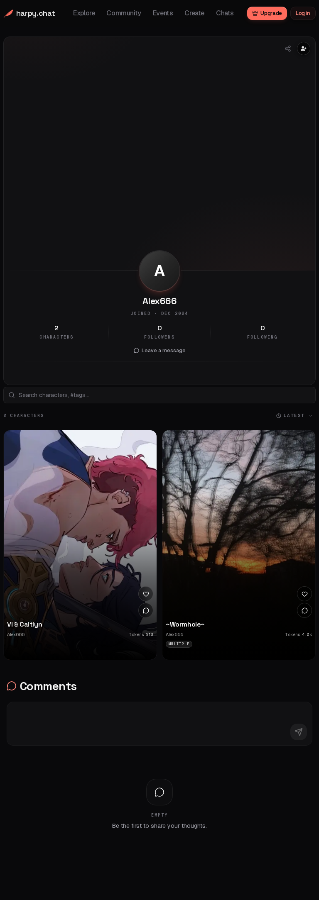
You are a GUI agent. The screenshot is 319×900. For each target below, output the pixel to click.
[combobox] (159, 395)
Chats (225, 13)
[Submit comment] (298, 732)
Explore (84, 13)
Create (194, 13)
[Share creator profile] (287, 48)
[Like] (145, 593)
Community (123, 13)
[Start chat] (145, 610)
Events (163, 13)
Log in (303, 13)
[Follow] (303, 48)
